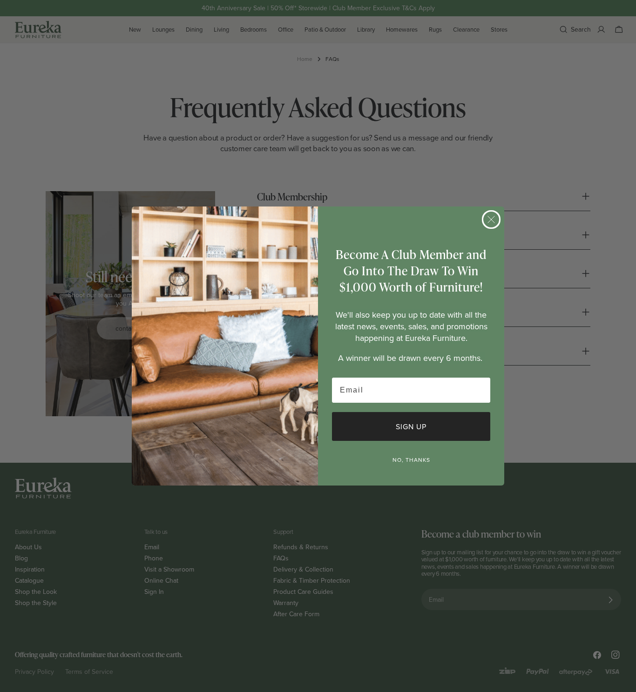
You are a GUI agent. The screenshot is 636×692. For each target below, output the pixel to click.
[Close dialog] (491, 219)
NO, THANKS (411, 460)
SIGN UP (411, 426)
